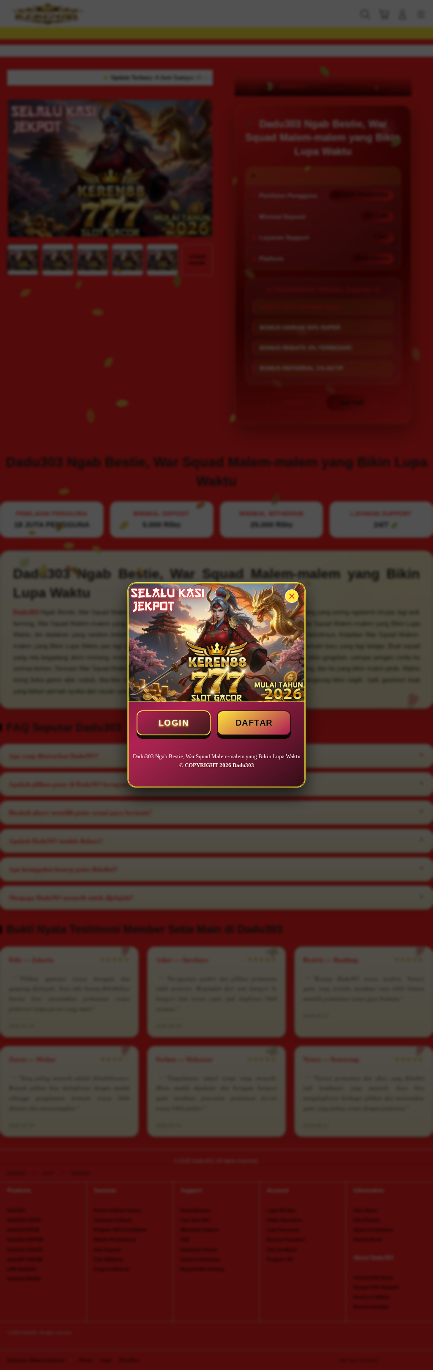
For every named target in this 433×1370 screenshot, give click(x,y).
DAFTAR (254, 722)
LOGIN (174, 722)
